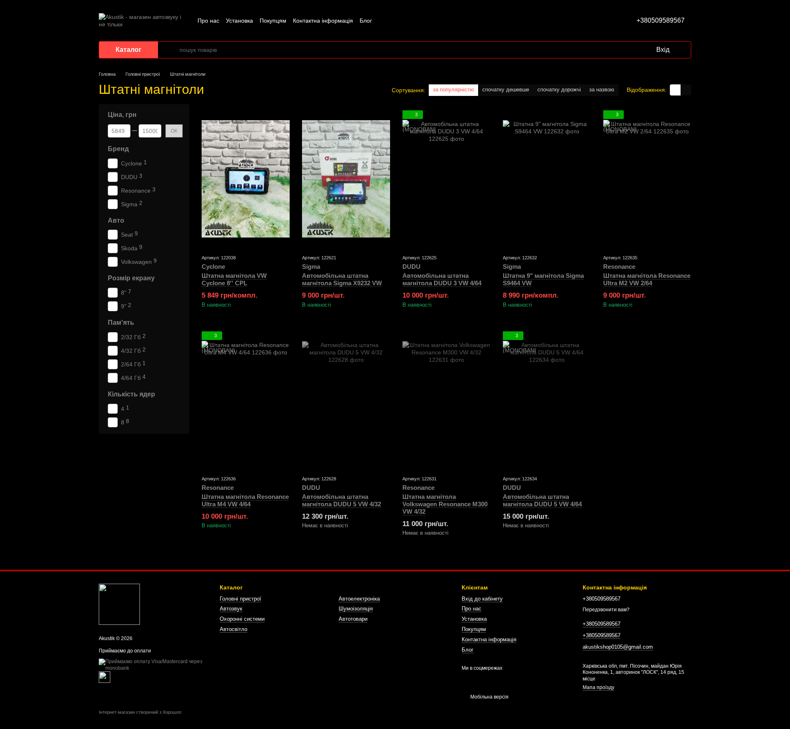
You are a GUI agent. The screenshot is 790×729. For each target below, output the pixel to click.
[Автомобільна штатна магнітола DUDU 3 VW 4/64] (446, 178)
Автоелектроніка (359, 599)
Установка (239, 20)
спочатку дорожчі (559, 89)
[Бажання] (632, 50)
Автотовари (353, 619)
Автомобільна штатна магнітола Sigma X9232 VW (342, 279)
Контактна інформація (323, 20)
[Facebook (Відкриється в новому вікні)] (403, 20)
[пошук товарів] (172, 49)
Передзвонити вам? (606, 610)
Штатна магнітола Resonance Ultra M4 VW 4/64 (245, 500)
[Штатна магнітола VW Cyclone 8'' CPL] (246, 178)
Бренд (118, 148)
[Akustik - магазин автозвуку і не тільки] (119, 604)
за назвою (601, 89)
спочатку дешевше (505, 89)
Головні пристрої (240, 599)
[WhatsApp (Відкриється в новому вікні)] (433, 20)
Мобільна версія (489, 697)
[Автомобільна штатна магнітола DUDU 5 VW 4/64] (547, 399)
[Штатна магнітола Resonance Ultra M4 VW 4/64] (246, 399)
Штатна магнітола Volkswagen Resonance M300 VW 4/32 (445, 504)
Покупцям (273, 20)
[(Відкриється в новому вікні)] (104, 677)
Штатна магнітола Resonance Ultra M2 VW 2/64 (646, 279)
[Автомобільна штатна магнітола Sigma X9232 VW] (346, 178)
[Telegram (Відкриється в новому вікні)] (423, 20)
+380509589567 (661, 20)
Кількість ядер (131, 394)
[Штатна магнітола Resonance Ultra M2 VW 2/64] (647, 178)
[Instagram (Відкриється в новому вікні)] (383, 20)
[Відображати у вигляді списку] (686, 89)
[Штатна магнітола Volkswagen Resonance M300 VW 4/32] (446, 399)
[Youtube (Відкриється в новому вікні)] (413, 20)
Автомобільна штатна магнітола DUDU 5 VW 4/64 (542, 500)
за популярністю (453, 89)
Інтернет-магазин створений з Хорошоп (140, 712)
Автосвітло (233, 629)
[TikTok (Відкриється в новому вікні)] (393, 20)
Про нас (208, 20)
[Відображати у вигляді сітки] (675, 89)
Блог (366, 20)
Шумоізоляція (356, 609)
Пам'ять (121, 322)
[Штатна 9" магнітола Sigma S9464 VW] (547, 178)
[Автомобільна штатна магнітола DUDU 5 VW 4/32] (346, 399)
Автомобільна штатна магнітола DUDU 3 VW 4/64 (441, 279)
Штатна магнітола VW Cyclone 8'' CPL (234, 279)
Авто (116, 220)
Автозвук (231, 609)
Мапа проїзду (598, 687)
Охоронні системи (242, 619)
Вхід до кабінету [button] (482, 599)
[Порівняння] (616, 50)
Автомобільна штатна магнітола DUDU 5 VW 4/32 (341, 500)
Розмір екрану (131, 278)
